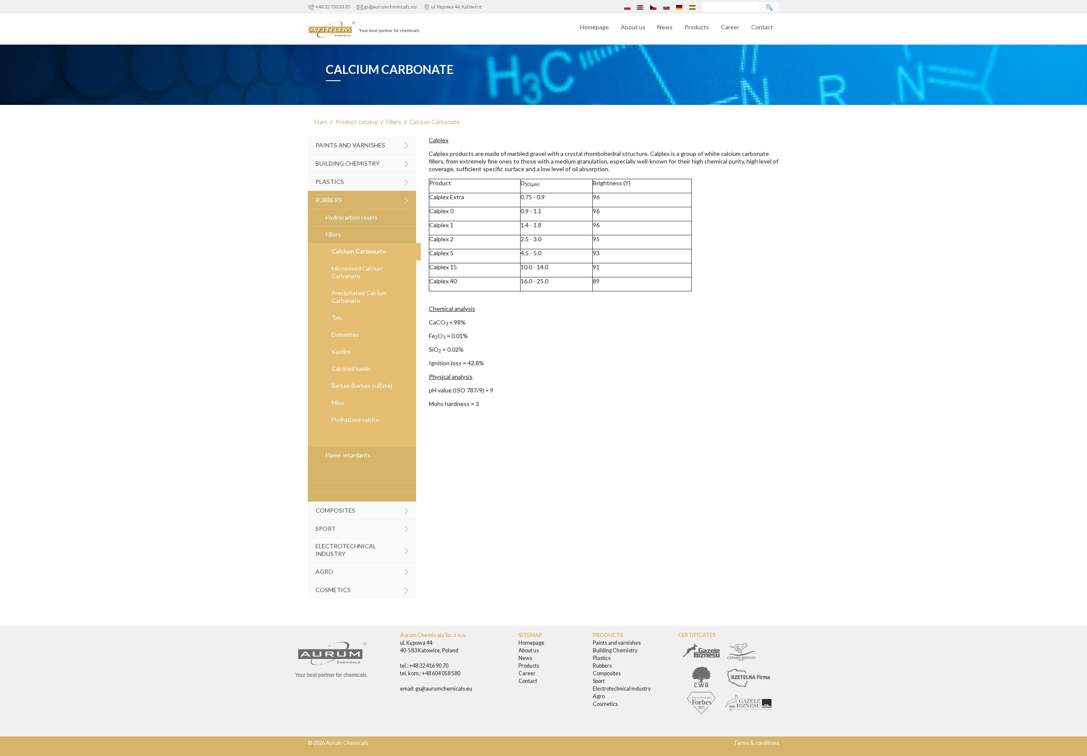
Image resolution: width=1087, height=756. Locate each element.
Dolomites (345, 334)
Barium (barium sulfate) (362, 385)
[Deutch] (679, 6)
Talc (337, 317)
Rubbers (362, 199)
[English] (640, 6)
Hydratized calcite (355, 419)
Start (320, 121)
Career (730, 27)
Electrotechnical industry (362, 549)
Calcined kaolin (351, 368)
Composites (362, 509)
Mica (338, 402)
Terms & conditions (756, 743)
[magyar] (692, 6)
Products (696, 27)
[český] (653, 6)
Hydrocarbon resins (351, 217)
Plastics (362, 180)
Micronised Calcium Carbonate (357, 272)
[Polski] (627, 6)
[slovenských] (666, 6)
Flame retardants (348, 455)
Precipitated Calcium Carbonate (359, 296)
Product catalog (356, 121)
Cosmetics (362, 589)
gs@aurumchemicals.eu (390, 6)
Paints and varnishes (362, 144)
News (665, 27)
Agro (362, 570)
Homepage (594, 27)
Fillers (393, 121)
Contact (762, 27)
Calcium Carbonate (434, 121)
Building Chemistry (362, 162)
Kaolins (341, 351)
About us (633, 27)
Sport (362, 527)
